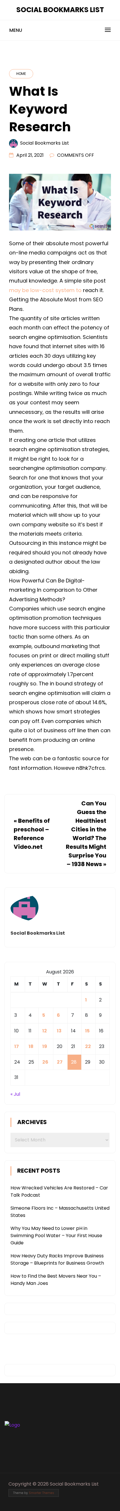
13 (59, 1030)
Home (21, 73)
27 (60, 1062)
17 (16, 1046)
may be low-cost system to (45, 290)
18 (31, 1046)
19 (44, 1046)
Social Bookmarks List (60, 9)
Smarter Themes (41, 1493)
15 (87, 1030)
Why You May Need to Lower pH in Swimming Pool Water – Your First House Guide (56, 1235)
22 (88, 1046)
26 (45, 1062)
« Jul (15, 1094)
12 (44, 1030)
